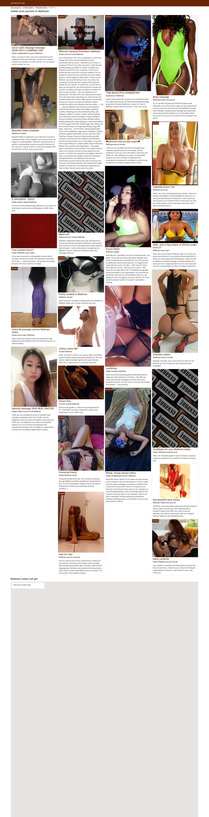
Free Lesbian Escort (23, 250)
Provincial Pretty (68, 472)
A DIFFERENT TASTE (23, 199)
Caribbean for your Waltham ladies (171, 449)
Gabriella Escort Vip (164, 187)
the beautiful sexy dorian (166, 499)
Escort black (113, 249)
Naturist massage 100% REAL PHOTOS (33, 408)
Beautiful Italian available (25, 130)
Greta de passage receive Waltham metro (31, 330)
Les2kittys (111, 368)
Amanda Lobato (161, 354)
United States (28, 7)
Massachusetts (41, 7)
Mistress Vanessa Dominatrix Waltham (79, 51)
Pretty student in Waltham (73, 294)
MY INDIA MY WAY (18, 3)
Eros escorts (16, 7)
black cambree (161, 558)
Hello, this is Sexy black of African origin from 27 (175, 246)
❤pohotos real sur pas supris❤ (123, 141)
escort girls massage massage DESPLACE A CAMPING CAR (28, 49)
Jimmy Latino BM (68, 348)
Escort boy (65, 401)
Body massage (161, 97)
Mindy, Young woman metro (121, 473)
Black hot (64, 234)
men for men (65, 554)
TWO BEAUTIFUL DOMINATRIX (123, 92)
